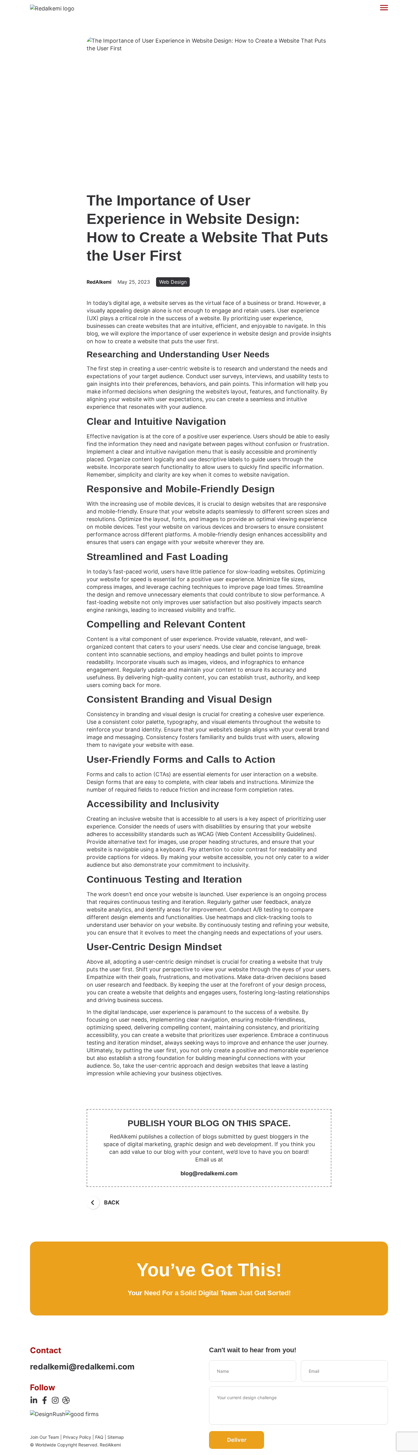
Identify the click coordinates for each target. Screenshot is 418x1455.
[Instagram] (55, 1400)
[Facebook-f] (44, 1400)
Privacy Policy (77, 1437)
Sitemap (115, 1437)
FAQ (99, 1437)
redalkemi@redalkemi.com (82, 1366)
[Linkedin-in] (34, 1400)
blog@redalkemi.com (209, 1173)
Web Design (173, 282)
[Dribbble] (66, 1400)
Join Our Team (44, 1437)
